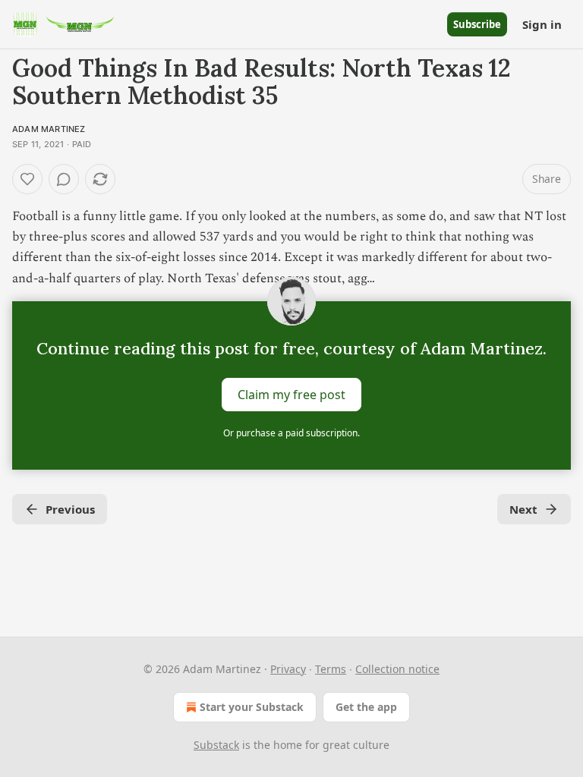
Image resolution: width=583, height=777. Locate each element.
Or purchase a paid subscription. (291, 432)
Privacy (288, 669)
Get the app (366, 707)
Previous (70, 509)
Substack (216, 745)
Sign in (542, 24)
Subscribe (477, 24)
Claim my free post (291, 393)
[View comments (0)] (64, 179)
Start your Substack (252, 707)
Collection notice (397, 669)
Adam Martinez (49, 129)
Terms (330, 669)
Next (523, 509)
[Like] (27, 179)
